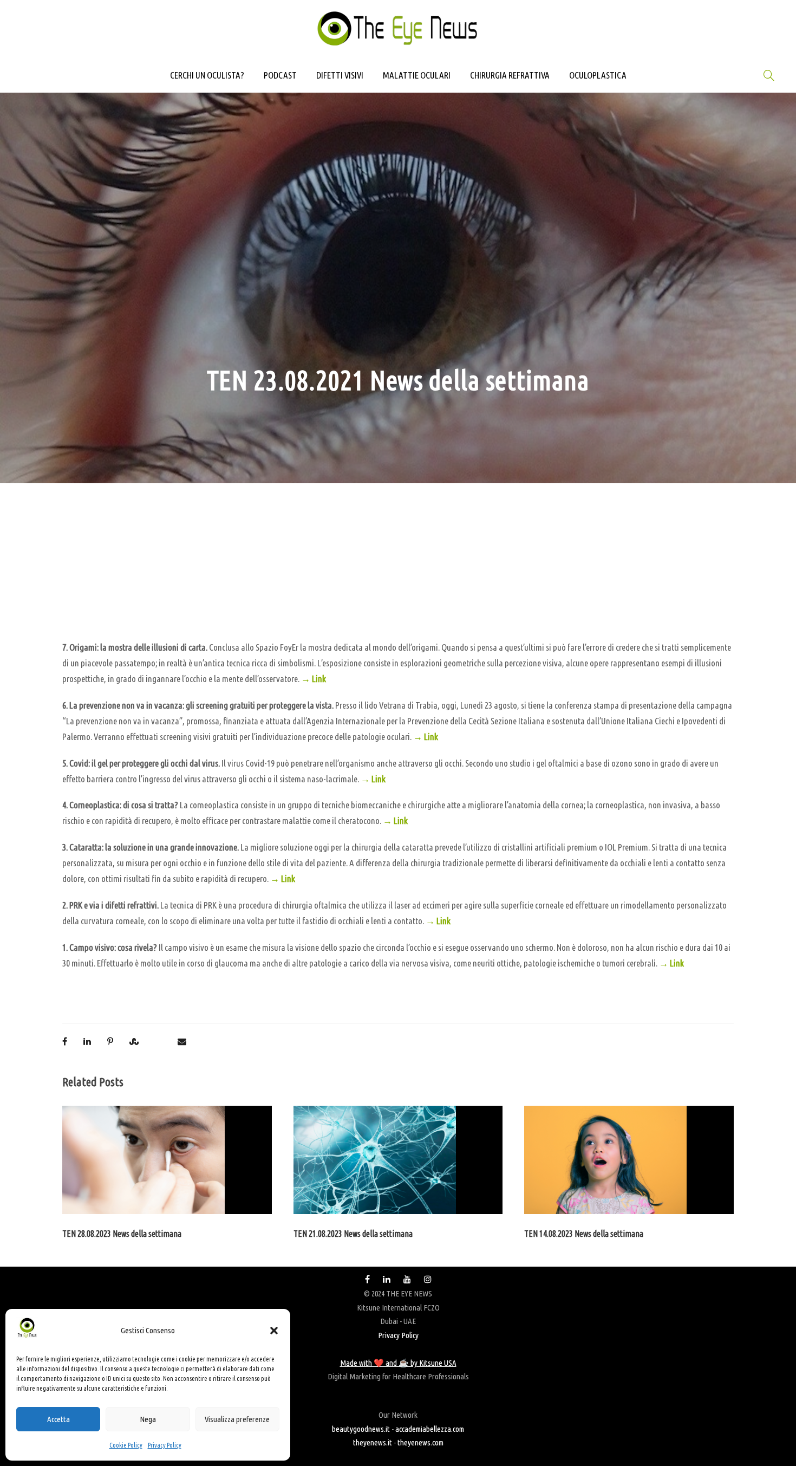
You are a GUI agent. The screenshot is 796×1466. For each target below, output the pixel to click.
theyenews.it (372, 1442)
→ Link (313, 678)
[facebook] (367, 1279)
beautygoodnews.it (361, 1428)
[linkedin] (386, 1279)
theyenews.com (420, 1442)
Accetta (58, 1419)
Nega (148, 1419)
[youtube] (407, 1279)
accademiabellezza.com (429, 1428)
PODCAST (280, 75)
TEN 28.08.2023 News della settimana (121, 1233)
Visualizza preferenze (237, 1419)
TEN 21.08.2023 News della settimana (353, 1233)
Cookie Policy (125, 1445)
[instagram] (428, 1279)
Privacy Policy (164, 1445)
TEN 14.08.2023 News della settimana (583, 1233)
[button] (274, 1330)
